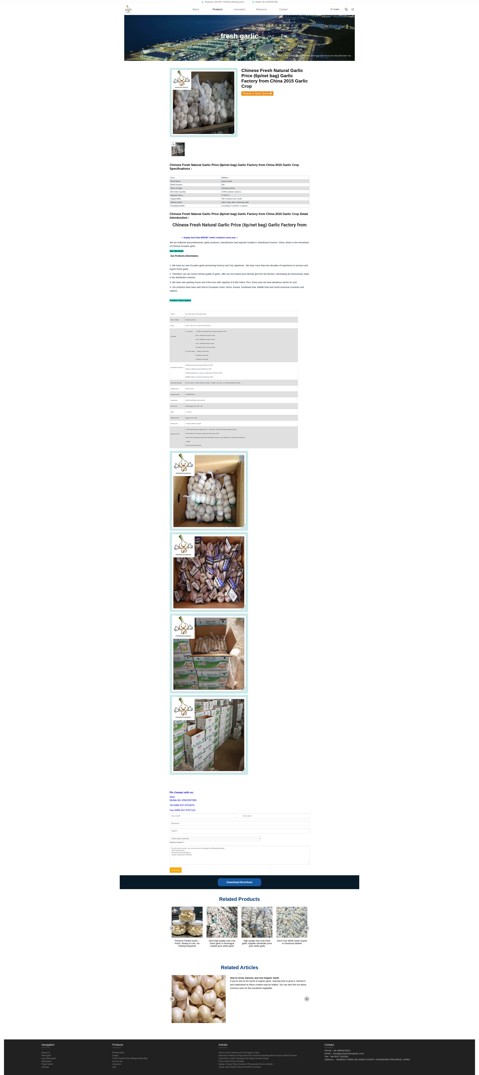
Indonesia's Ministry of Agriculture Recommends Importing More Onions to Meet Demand (258, 1055)
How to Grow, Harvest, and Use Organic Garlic (254, 978)
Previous (172, 928)
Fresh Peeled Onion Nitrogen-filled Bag (129, 1058)
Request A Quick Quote (256, 93)
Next (306, 928)
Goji (114, 1067)
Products (218, 9)
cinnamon (116, 1064)
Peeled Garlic (118, 1053)
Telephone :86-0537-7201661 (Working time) (224, 2)
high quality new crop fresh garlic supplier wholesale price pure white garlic (257, 943)
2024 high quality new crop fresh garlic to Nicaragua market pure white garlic (222, 943)
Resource (261, 9)
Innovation (239, 9)
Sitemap (45, 1067)
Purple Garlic (47, 1064)
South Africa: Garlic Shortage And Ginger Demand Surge (244, 1058)
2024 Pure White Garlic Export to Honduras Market (292, 942)
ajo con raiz (117, 1061)
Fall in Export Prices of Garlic (231, 1061)
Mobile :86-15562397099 (266, 2)
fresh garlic (46, 1055)
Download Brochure (239, 882)
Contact (283, 9)
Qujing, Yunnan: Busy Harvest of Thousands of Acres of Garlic (246, 1064)
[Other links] (353, 9)
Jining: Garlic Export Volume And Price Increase (240, 1067)
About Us (46, 1053)
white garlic (47, 1061)
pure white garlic (49, 1058)
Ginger (115, 1055)
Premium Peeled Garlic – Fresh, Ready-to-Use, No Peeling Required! (187, 943)
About (195, 9)
